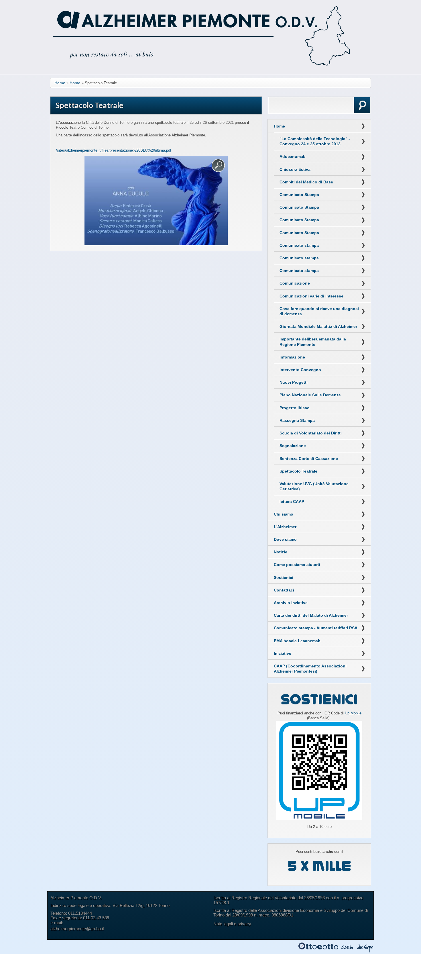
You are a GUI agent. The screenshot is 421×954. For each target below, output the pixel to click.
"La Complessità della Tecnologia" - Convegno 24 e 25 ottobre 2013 (315, 141)
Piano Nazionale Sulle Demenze (310, 395)
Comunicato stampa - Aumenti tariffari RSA (315, 628)
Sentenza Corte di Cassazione (309, 458)
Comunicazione (295, 283)
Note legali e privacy (232, 923)
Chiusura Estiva (295, 169)
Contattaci (284, 590)
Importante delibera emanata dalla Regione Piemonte (313, 341)
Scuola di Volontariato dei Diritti (311, 433)
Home (59, 83)
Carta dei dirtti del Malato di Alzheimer (311, 615)
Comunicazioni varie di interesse (311, 296)
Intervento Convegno (300, 369)
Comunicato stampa (299, 245)
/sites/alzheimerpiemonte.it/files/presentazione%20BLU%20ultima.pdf (113, 150)
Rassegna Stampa (297, 420)
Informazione (292, 357)
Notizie (280, 552)
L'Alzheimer (285, 526)
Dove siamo (285, 539)
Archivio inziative (291, 602)
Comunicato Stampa (299, 194)
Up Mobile (353, 713)
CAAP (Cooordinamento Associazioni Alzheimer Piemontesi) (310, 668)
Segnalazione (293, 445)
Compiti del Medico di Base (306, 182)
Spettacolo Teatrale (298, 471)
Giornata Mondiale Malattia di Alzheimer (318, 326)
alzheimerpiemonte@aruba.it (77, 928)
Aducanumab (293, 156)
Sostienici (283, 577)
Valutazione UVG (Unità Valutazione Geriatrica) (314, 486)
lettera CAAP (292, 501)
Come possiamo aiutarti (297, 564)
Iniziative (282, 653)
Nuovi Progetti (294, 382)
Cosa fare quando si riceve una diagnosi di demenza (319, 311)
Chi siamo (283, 514)
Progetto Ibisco (295, 408)
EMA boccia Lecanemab (297, 640)
